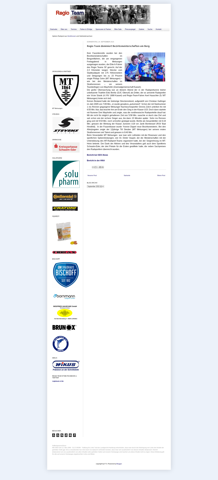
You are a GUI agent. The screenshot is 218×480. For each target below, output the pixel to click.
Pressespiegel (130, 29)
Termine (74, 29)
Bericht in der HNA (96, 160)
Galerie (141, 29)
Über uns (64, 29)
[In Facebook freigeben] (100, 167)
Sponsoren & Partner (103, 29)
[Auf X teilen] (98, 167)
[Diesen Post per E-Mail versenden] (93, 167)
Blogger (119, 464)
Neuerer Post (92, 175)
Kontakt (158, 29)
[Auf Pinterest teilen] (102, 167)
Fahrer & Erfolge (86, 29)
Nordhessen (71, 36)
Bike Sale (117, 29)
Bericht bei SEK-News (97, 155)
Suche (150, 29)
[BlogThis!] (95, 167)
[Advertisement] (64, 53)
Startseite (53, 29)
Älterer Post (161, 175)
